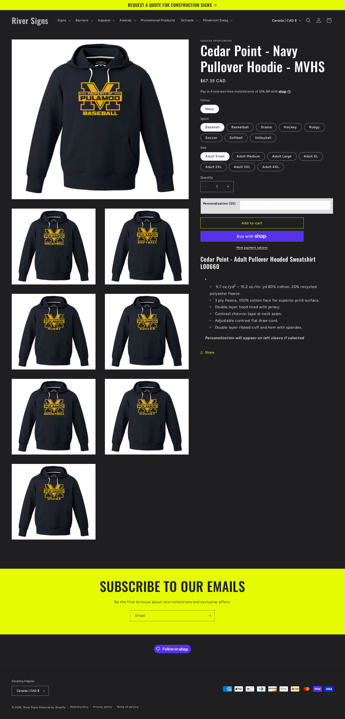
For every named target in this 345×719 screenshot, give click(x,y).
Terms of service (127, 706)
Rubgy (314, 127)
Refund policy (79, 706)
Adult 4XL (270, 167)
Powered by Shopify (52, 707)
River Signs (30, 707)
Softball (236, 138)
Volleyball (263, 138)
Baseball (212, 127)
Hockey (290, 127)
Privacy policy (102, 706)
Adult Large (282, 156)
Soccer (211, 138)
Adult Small (215, 156)
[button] (64, 20)
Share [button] (210, 352)
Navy (209, 109)
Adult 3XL (242, 167)
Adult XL (311, 156)
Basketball (240, 127)
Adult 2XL (213, 167)
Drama (266, 127)
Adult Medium (248, 156)
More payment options (252, 247)
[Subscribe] (209, 615)
